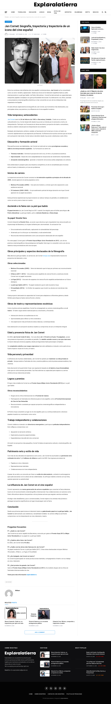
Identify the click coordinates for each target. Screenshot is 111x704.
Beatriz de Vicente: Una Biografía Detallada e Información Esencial (95, 653)
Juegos (41, 12)
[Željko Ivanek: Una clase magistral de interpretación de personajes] (85, 50)
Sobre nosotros (40, 694)
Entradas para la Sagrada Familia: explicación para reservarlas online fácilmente (98, 59)
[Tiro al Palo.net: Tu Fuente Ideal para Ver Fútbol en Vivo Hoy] (80, 664)
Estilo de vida (57, 12)
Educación (32, 12)
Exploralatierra (64, 698)
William (12, 34)
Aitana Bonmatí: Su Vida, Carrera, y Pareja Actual (95, 671)
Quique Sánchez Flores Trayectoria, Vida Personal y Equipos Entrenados (98, 117)
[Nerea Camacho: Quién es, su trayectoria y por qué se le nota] (16, 613)
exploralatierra (32, 574)
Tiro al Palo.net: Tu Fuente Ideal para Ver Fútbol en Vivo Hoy (95, 662)
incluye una (46, 256)
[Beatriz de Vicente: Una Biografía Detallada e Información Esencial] (80, 654)
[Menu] (6, 12)
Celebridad (78, 12)
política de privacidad (74, 694)
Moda (49, 12)
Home (13, 12)
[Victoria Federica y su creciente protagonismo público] (40, 613)
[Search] (105, 12)
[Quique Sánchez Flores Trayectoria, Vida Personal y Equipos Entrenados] (85, 118)
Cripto (87, 12)
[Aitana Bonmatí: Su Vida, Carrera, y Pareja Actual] (80, 673)
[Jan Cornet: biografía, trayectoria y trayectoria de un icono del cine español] (40, 61)
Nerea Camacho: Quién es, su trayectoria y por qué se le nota (14, 622)
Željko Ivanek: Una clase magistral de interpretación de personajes (97, 49)
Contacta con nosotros (56, 694)
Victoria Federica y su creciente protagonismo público (38, 622)
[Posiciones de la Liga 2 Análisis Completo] (85, 109)
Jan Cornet (11, 119)
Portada (6, 17)
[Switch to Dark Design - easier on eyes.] (102, 12)
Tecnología (22, 12)
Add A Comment (40, 632)
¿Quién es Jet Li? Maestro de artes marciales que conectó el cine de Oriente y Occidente (91, 93)
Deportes (68, 12)
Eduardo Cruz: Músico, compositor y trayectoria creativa (63, 622)
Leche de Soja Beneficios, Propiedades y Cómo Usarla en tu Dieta (98, 38)
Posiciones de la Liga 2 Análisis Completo (97, 107)
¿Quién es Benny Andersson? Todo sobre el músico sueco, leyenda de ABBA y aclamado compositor (98, 129)
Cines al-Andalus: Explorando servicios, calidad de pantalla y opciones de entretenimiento (97, 28)
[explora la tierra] (55, 4)
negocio (96, 12)
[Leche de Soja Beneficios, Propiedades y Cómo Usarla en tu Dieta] (85, 40)
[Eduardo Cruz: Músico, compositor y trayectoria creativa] (64, 613)
